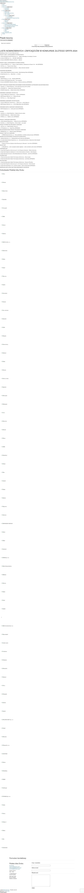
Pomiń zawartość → (3, 0)
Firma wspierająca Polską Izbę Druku (11, 25)
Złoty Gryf (4, 27)
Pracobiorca (7, 9)
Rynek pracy (4, 6)
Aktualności (4, 5)
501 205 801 (11, 865)
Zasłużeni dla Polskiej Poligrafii (10, 24)
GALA (6, 30)
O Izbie (3, 10)
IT (6, 891)
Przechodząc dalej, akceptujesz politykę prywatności (42, 46)
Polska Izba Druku (6, 889)
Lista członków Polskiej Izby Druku (13, 18)
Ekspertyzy (7, 20)
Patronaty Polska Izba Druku (10, 26)
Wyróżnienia (4, 23)
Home (3, 4)
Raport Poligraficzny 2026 (7, 32)
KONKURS (6, 29)
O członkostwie (9, 16)
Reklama (6, 21)
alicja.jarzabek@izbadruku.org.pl (15, 867)
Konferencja (7, 31)
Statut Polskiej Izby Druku (9, 13)
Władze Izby (7, 12)
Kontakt (3, 33)
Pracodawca (7, 8)
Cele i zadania (7, 14)
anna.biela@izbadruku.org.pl (14, 868)
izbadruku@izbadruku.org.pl (14, 866)
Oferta (3, 19)
